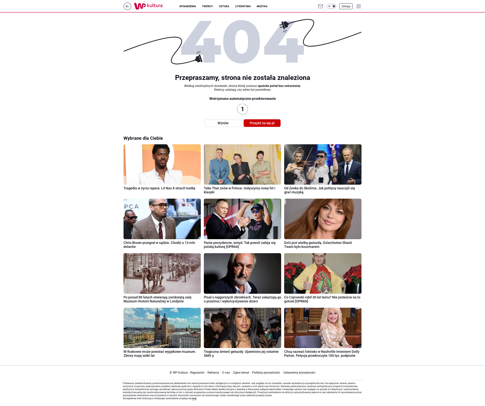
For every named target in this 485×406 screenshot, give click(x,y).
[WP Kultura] (156, 6)
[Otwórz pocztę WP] (321, 6)
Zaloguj (346, 6)
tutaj (194, 398)
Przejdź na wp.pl (262, 123)
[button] (331, 6)
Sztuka (224, 6)
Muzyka (262, 6)
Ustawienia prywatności (298, 372)
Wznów (222, 123)
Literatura (243, 6)
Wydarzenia (187, 6)
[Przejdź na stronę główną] (127, 9)
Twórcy (207, 6)
